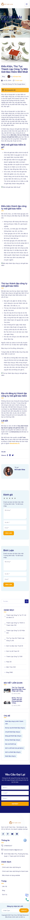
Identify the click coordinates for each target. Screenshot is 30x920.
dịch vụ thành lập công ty (12, 752)
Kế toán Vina (17, 76)
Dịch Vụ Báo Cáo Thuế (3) (14, 646)
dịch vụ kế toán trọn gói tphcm (14, 748)
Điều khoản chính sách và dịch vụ (15, 917)
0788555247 (8, 846)
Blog (9, 25)
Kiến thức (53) (11, 667)
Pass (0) (9, 662)
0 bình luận (18, 80)
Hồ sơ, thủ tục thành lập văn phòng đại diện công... (17, 700)
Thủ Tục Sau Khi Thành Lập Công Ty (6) (15, 639)
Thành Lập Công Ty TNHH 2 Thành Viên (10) (15, 624)
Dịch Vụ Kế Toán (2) (12, 651)
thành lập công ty (10, 756)
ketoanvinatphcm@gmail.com (13, 850)
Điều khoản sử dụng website (11, 875)
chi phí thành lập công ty (12, 732)
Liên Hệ (4, 886)
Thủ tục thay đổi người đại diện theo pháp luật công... (19, 689)
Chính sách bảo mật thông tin (11, 867)
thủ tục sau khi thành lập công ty (15, 728)
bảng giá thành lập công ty (13, 736)
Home (3, 25)
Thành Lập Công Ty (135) (14, 656)
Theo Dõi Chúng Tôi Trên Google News (13, 84)
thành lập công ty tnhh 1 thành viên (14, 722)
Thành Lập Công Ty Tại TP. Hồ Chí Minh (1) (16, 616)
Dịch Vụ (4, 894)
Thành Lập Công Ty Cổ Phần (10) (15, 632)
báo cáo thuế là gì (10, 744)
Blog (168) (9, 672)
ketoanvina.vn (14, 443)
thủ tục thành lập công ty (12, 740)
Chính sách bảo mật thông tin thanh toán (15, 871)
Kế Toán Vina (13, 915)
